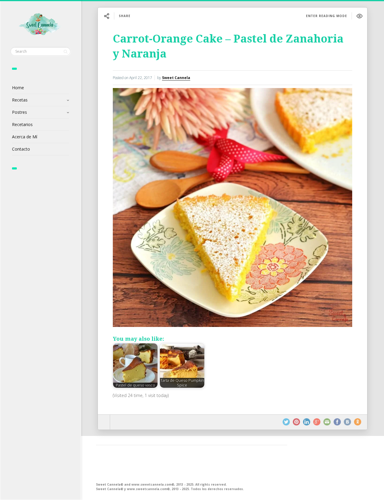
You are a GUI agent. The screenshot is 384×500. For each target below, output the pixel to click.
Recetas (20, 100)
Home (18, 87)
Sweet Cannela (176, 77)
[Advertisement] (191, 463)
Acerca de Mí (24, 137)
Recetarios (22, 124)
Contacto (21, 149)
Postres (19, 112)
